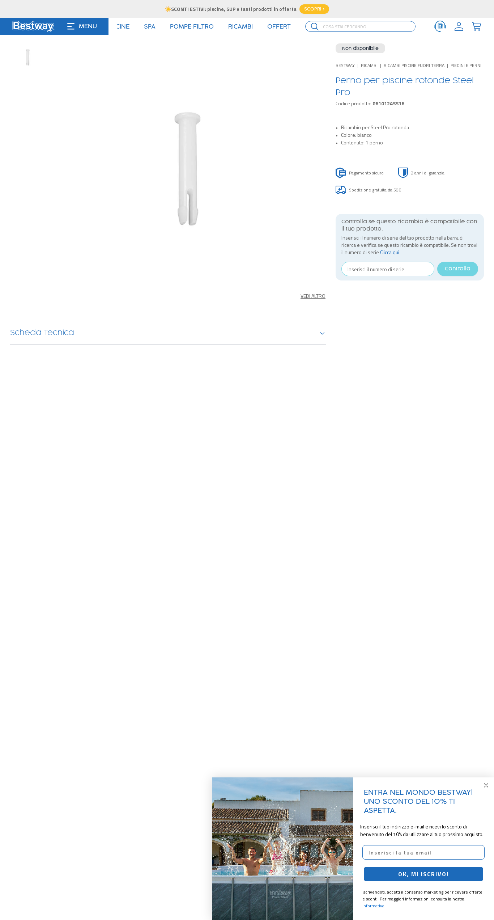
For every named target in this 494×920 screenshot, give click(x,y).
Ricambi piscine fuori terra (414, 65)
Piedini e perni (466, 65)
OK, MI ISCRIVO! (423, 874)
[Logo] (33, 26)
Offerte (283, 27)
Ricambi (369, 65)
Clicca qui (389, 252)
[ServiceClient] (440, 26)
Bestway (345, 65)
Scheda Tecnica (42, 333)
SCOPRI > (314, 9)
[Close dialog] (486, 785)
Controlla (457, 268)
